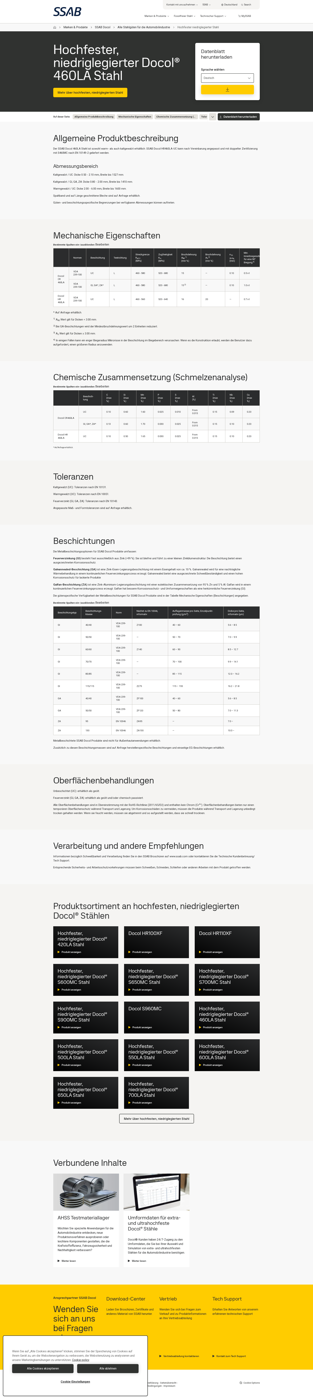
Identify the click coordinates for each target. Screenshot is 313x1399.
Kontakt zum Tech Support (231, 1356)
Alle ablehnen (107, 1368)
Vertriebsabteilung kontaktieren (181, 1356)
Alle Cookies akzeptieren (43, 1368)
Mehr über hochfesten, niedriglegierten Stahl (90, 92)
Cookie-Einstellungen (75, 1381)
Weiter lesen (69, 1260)
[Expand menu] (212, 116)
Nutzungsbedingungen (150, 1386)
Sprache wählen (212, 69)
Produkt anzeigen (71, 952)
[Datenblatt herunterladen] (227, 89)
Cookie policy (80, 1360)
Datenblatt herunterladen (240, 117)
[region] (75, 1365)
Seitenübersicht (168, 1382)
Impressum (169, 1386)
